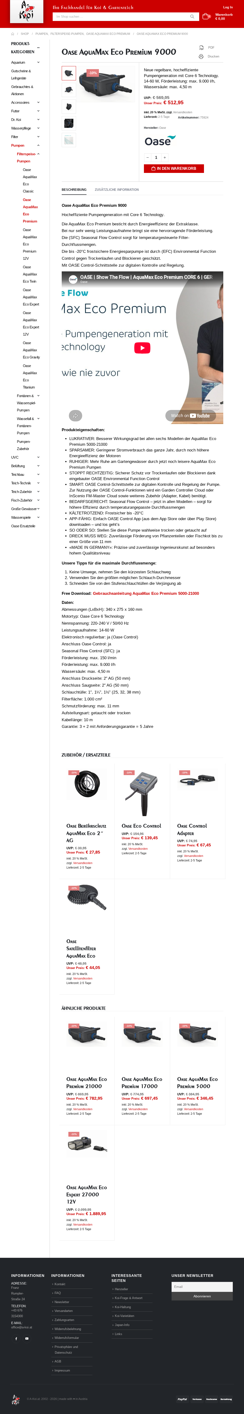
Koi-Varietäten (124, 1316)
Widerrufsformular (67, 1338)
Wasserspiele (21, 517)
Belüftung (18, 466)
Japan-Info (122, 1325)
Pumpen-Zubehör (23, 445)
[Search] (192, 17)
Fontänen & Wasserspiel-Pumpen (26, 403)
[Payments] (204, 1398)
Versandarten (64, 1311)
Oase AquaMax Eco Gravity (31, 350)
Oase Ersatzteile (23, 526)
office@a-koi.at (21, 1327)
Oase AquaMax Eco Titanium (30, 376)
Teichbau (17, 474)
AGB (58, 1361)
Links (118, 1334)
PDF (211, 47)
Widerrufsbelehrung (68, 1329)
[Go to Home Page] (12, 34)
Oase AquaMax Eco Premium (30, 210)
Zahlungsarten (64, 1320)
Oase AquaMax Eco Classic (30, 180)
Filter (14, 137)
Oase (162, 127)
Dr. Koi (16, 120)
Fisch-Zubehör (21, 500)
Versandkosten (182, 112)
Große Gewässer (24, 509)
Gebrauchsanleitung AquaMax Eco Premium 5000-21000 (146, 593)
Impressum (62, 1370)
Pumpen (17, 145)
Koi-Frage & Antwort (128, 1298)
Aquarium (18, 62)
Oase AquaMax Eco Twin (30, 274)
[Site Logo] (15, 1398)
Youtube (26, 1338)
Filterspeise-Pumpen (26, 157)
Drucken (213, 56)
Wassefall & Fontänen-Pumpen (25, 426)
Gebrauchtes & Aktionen (22, 90)
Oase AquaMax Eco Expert (31, 297)
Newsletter (62, 1302)
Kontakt (60, 1284)
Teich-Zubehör (21, 492)
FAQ (58, 1293)
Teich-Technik (21, 483)
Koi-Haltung (123, 1307)
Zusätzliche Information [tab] (117, 190)
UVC (14, 457)
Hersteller (121, 1289)
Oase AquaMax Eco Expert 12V (31, 323)
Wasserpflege (21, 128)
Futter (15, 111)
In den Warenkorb (176, 168)
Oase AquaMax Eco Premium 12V (30, 244)
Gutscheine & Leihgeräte (21, 74)
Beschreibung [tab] (74, 190)
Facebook (16, 1338)
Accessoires (20, 102)
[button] (77, 84)
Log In (228, 7)
